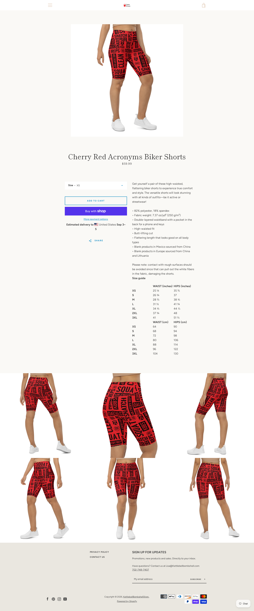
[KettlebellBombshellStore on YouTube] (65, 598)
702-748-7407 (140, 569)
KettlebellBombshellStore (136, 596)
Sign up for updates (149, 552)
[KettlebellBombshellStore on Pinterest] (53, 598)
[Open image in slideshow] (127, 80)
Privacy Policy (99, 552)
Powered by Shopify (127, 601)
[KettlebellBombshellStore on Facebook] (47, 598)
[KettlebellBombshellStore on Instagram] (59, 598)
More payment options (96, 219)
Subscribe (196, 579)
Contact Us (97, 557)
